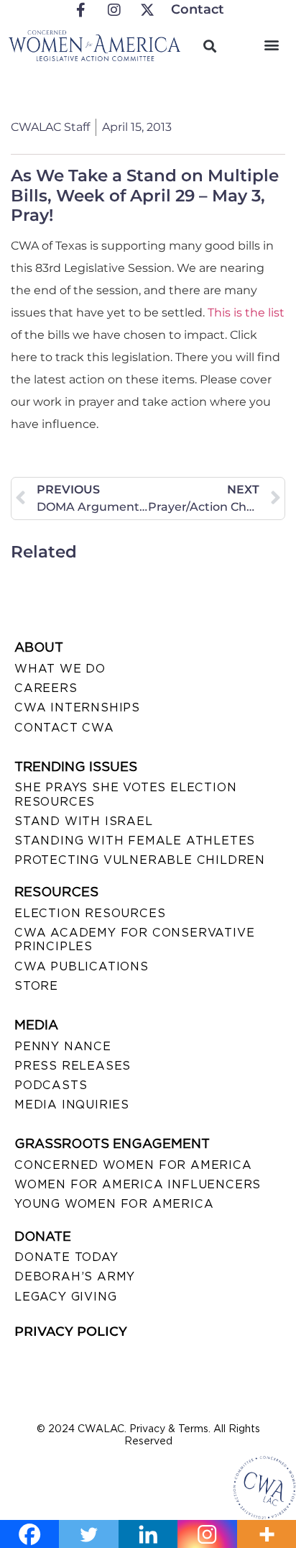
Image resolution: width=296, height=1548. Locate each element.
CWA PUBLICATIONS (81, 966)
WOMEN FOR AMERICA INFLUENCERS (137, 1184)
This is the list (246, 312)
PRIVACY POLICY (70, 1331)
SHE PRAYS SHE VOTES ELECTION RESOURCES (125, 794)
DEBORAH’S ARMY (74, 1276)
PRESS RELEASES (72, 1066)
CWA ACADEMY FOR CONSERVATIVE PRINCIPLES (134, 939)
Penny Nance (62, 1046)
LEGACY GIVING (65, 1296)
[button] (272, 44)
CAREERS (46, 688)
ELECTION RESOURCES (89, 913)
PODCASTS (50, 1085)
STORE (36, 986)
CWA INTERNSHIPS (77, 707)
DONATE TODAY (66, 1257)
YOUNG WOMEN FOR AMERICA (113, 1204)
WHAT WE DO (60, 668)
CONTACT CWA (64, 727)
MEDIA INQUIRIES (71, 1104)
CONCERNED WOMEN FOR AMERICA (133, 1165)
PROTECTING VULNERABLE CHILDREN (139, 860)
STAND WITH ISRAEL (83, 821)
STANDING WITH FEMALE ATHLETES (134, 840)
